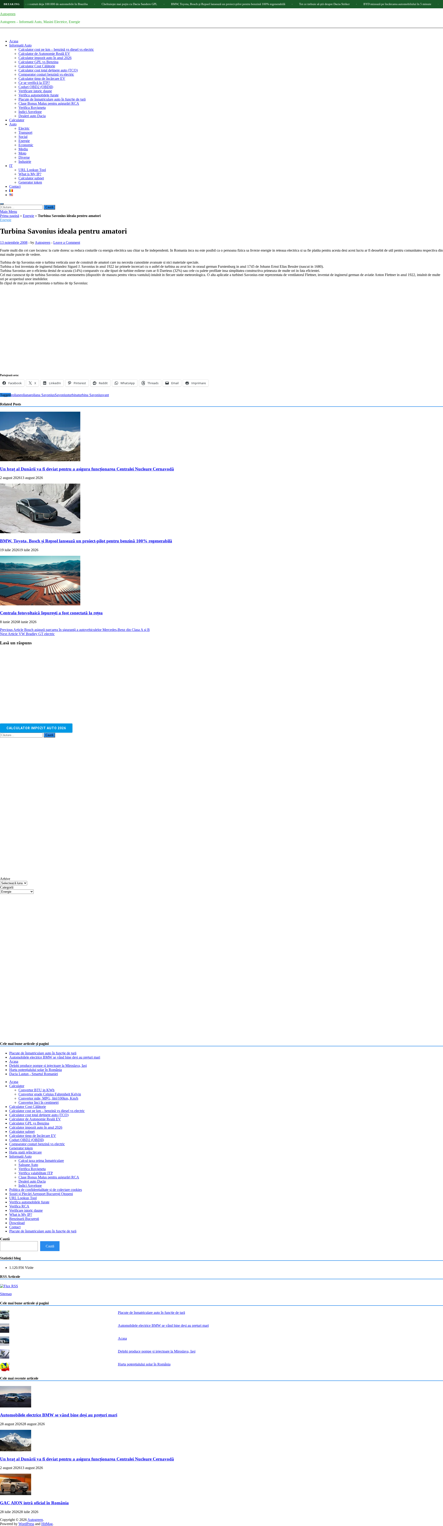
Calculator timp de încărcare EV (41, 78)
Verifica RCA (19, 1206)
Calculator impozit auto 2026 (36, 728)
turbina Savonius (90, 395)
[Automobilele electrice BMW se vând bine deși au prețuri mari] (15, 1406)
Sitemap (6, 1294)
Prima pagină (9, 216)
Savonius (61, 395)
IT (11, 166)
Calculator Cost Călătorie (36, 66)
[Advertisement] (34, 807)
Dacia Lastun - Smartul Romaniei (33, 1074)
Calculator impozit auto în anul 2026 (45, 58)
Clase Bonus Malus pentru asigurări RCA (48, 103)
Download (17, 1223)
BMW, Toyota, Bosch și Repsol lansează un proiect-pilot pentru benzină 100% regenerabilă (189, 4)
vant (106, 395)
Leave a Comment (66, 242)
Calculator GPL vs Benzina (38, 62)
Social (22, 137)
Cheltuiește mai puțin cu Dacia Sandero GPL (91, 4)
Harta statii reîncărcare (25, 1152)
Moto (22, 153)
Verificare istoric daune (35, 91)
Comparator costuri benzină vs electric (46, 74)
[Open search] (2, 204)
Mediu (23, 149)
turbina (73, 395)
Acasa (13, 41)
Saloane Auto (28, 1165)
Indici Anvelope (30, 112)
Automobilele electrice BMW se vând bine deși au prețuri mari (54, 1057)
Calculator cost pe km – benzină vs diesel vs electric (56, 49)
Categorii (6, 887)
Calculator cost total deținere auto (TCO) (48, 70)
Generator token (30, 182)
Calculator (16, 120)
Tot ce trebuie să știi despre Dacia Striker (285, 4)
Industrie (24, 162)
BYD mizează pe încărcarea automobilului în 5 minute (359, 4)
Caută (5, 1239)
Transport (25, 132)
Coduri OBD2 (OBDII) (35, 87)
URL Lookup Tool (32, 170)
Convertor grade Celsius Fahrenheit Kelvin (49, 1094)
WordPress (26, 1524)
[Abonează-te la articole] (9, 1286)
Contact (15, 186)
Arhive (5, 879)
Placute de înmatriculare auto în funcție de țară (52, 99)
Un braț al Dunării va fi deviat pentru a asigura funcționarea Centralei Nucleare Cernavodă (87, 469)
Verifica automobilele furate (38, 95)
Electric (24, 128)
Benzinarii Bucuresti (24, 1219)
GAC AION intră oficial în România (34, 1502)
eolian (15, 395)
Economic (25, 145)
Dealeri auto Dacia (32, 116)
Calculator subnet (31, 178)
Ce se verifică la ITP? (34, 83)
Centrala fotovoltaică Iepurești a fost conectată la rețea (51, 612)
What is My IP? (29, 174)
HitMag (47, 1524)
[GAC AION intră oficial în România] (15, 1494)
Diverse (24, 157)
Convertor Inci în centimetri (38, 1102)
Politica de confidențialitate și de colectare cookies (45, 1190)
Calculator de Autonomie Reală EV (44, 54)
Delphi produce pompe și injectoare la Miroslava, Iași (48, 1066)
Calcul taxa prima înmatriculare (41, 1161)
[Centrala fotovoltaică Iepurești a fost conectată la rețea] (40, 604)
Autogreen (7, 14)
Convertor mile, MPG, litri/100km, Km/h (48, 1098)
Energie (24, 141)
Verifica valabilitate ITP (35, 1173)
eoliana (25, 395)
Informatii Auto (20, 45)
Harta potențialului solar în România (35, 1070)
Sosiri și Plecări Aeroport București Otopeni (41, 1194)
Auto (13, 124)
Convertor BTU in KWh (36, 1090)
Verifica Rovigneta (32, 108)
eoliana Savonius (42, 395)
